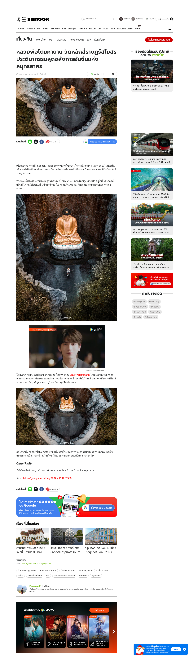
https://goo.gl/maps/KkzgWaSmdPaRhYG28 (47, 478)
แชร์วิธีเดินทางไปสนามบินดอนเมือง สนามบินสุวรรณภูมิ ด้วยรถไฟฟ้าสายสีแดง (151, 162)
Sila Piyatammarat (79, 374)
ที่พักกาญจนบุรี (139, 301)
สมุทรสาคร (95, 575)
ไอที (99, 28)
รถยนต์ (92, 28)
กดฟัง (96, 74)
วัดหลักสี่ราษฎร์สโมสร (27, 570)
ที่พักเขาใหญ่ (154, 301)
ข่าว (39, 28)
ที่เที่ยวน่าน (155, 306)
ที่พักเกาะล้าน (155, 312)
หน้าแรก (21, 28)
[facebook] (41, 142)
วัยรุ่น (105, 28)
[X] (36, 142)
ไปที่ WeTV (99, 610)
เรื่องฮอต (31, 28)
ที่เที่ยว (20, 575)
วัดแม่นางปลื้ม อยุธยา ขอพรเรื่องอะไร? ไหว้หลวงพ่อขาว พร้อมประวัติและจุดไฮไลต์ (151, 267)
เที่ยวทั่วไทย (103, 570)
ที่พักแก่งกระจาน (140, 306)
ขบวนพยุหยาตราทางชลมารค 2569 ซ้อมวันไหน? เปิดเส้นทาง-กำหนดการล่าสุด (151, 232)
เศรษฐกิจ (72, 28)
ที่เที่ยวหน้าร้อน (151, 317)
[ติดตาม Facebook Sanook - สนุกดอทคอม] (152, 280)
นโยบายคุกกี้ (165, 652)
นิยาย (137, 28)
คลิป (113, 28)
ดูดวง (45, 28)
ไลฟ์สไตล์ (83, 28)
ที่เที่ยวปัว (137, 317)
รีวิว (47, 575)
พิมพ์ (44, 74)
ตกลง (176, 649)
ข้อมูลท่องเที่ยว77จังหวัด (64, 575)
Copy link (54, 142)
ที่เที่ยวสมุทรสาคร (86, 570)
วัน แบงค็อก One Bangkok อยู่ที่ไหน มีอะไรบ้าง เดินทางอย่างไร (151, 87)
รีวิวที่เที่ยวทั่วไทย (35, 575)
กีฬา (64, 28)
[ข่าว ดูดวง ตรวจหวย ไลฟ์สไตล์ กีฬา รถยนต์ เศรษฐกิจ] (33, 19)
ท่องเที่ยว (65, 169)
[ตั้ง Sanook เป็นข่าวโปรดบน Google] (66, 505)
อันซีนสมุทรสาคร (68, 570)
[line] (30, 142)
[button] (84, 19)
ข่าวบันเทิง (55, 28)
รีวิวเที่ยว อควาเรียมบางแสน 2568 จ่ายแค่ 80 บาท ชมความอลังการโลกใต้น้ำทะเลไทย (151, 197)
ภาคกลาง (83, 575)
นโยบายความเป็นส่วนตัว (152, 652)
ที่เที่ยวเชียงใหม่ (140, 312)
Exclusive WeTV (125, 28)
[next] (113, 632)
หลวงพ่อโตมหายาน (48, 570)
